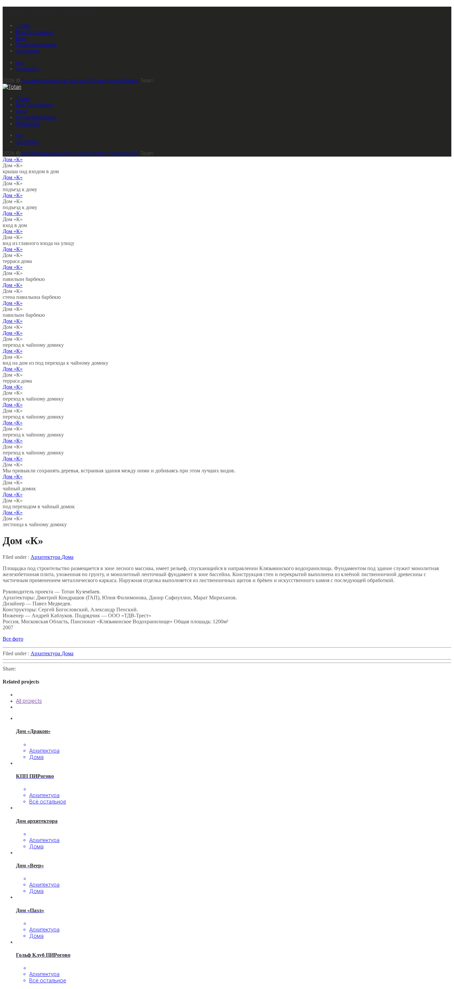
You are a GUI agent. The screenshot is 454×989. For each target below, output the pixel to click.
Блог (22, 38)
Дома (23, 26)
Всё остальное (34, 32)
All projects (29, 701)
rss (19, 63)
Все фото (13, 639)
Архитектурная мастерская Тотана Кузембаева (80, 80)
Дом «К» (13, 159)
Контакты (27, 51)
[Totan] (12, 87)
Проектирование (36, 45)
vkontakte (27, 69)
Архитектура (46, 557)
